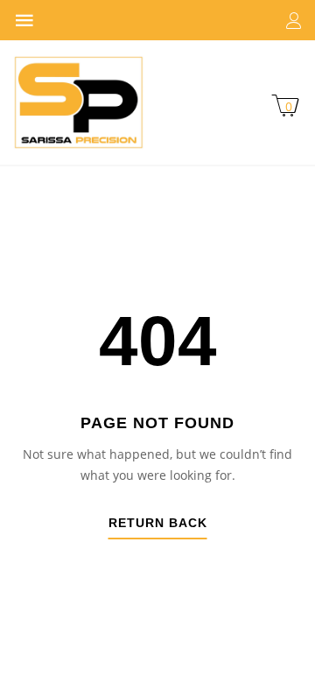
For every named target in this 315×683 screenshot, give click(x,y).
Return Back (157, 523)
